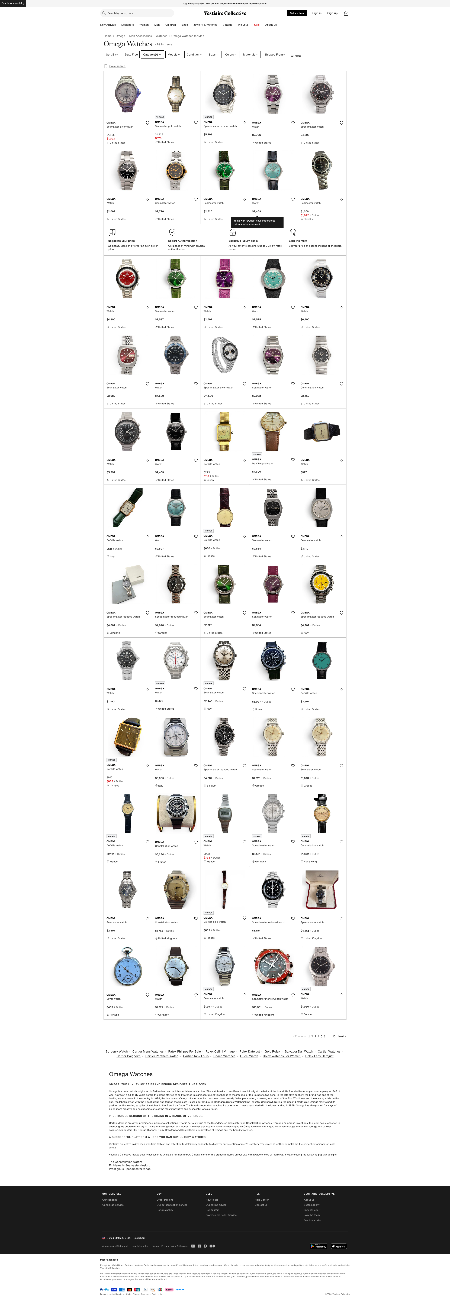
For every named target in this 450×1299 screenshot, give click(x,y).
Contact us (261, 1205)
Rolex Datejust (249, 1051)
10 (334, 1036)
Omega (120, 36)
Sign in (317, 13)
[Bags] (190, 24)
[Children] (178, 24)
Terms (155, 1246)
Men (157, 25)
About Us (271, 25)
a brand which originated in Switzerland (143, 1091)
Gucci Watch (249, 1056)
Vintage (227, 25)
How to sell (212, 1200)
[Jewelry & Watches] (219, 24)
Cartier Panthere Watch (161, 1056)
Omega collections (167, 1123)
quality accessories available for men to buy (165, 1155)
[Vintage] (235, 24)
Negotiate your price (121, 241)
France (103, 1294)
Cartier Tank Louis (196, 1056)
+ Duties (314, 215)
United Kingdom (116, 1294)
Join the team (312, 1215)
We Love (243, 25)
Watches (161, 36)
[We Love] (251, 24)
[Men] (162, 24)
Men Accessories (140, 36)
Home (107, 36)
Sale (257, 25)
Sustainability (312, 1205)
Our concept (109, 1200)
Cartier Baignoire (129, 1056)
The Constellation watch (125, 1162)
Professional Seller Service (221, 1215)
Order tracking (165, 1200)
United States (132, 1294)
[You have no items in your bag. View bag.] (346, 13)
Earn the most (298, 241)
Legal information (139, 1246)
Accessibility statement (115, 1246)
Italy (161, 1294)
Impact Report (312, 1210)
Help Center (262, 1200)
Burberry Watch (117, 1051)
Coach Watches (224, 1056)
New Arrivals (108, 25)
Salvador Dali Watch (299, 1051)
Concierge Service (113, 1205)
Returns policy (165, 1210)
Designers (127, 25)
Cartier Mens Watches (147, 1051)
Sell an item (297, 13)
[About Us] (279, 24)
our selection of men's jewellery (241, 1144)
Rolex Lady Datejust (319, 1056)
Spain (154, 1294)
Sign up (332, 13)
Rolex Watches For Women (282, 1056)
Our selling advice (216, 1205)
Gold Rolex (272, 1051)
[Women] (151, 24)
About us (309, 1200)
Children (170, 25)
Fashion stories (312, 1220)
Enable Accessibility (13, 3)
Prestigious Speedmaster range (129, 1169)
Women (144, 25)
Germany (145, 1294)
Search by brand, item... (121, 13)
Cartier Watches (329, 1051)
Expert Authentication (182, 241)
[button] (346, 13)
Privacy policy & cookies (174, 1246)
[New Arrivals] (118, 24)
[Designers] (136, 24)
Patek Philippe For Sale (184, 1051)
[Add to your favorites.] (147, 123)
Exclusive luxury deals (243, 241)
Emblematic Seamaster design (129, 1165)
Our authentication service (172, 1205)
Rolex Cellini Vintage (220, 1051)
